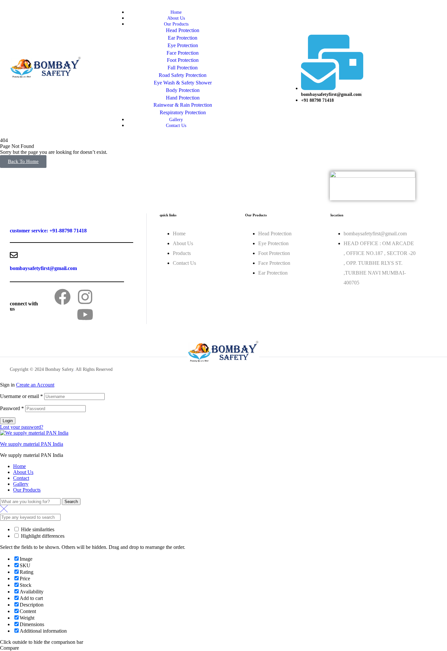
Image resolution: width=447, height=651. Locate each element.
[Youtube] (85, 314)
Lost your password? (21, 427)
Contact (21, 478)
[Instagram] (85, 297)
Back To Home (23, 161)
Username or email (21, 396)
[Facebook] (62, 297)
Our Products (27, 490)
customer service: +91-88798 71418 (48, 230)
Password (12, 408)
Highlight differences (42, 536)
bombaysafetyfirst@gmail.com (43, 268)
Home (19, 466)
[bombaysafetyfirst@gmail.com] (14, 255)
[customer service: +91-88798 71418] (14, 217)
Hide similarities (37, 529)
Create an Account (35, 385)
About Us (23, 472)
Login (8, 420)
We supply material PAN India (31, 444)
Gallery (20, 484)
